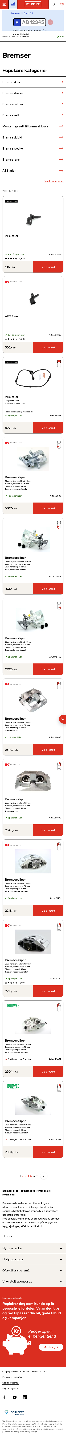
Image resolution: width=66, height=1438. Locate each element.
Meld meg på (51, 1347)
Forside (5, 36)
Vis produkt (48, 266)
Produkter (15, 36)
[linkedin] (25, 1397)
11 (37, 1175)
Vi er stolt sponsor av (17, 1281)
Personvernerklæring (12, 1377)
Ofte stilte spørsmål (16, 1270)
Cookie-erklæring (10, 1382)
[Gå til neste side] (43, 1175)
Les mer (9, 1236)
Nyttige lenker (12, 1248)
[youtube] (14, 1397)
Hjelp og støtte (13, 1259)
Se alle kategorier (54, 181)
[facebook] (4, 1397)
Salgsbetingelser (10, 1388)
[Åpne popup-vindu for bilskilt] (13, 4)
